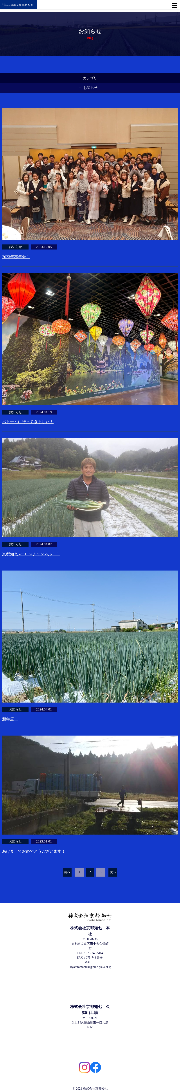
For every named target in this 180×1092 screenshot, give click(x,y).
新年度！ (10, 719)
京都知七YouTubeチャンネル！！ (31, 554)
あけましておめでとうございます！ (33, 851)
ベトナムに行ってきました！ (28, 422)
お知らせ (90, 88)
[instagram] (84, 1067)
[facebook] (95, 1067)
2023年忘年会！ (16, 257)
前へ (67, 872)
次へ (113, 872)
